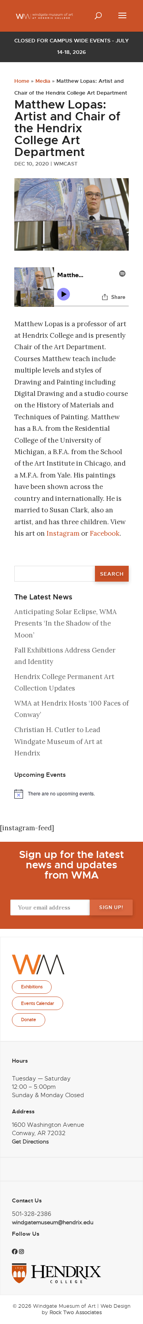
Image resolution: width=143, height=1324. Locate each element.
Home (21, 81)
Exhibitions (32, 986)
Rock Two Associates (76, 1312)
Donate (28, 1019)
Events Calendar (37, 1003)
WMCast (65, 163)
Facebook (105, 533)
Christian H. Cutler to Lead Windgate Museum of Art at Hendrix (58, 741)
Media (42, 81)
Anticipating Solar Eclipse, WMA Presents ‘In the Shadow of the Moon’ (65, 623)
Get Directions (30, 1141)
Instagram (62, 533)
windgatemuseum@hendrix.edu (52, 1222)
